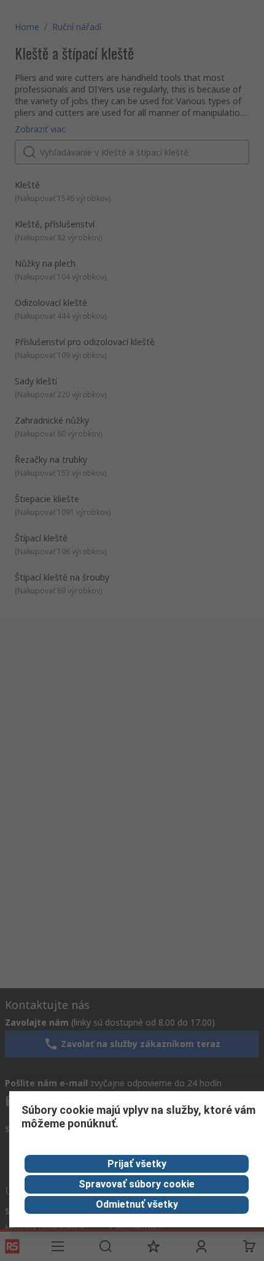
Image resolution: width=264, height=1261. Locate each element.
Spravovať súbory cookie (137, 1184)
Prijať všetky (136, 1164)
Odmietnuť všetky (137, 1204)
